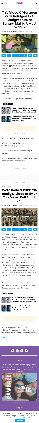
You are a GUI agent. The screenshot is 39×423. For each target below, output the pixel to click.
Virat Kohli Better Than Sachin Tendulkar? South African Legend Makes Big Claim (24, 119)
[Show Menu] (2, 3)
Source (4, 338)
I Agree (20, 420)
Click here (5, 151)
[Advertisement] (20, 128)
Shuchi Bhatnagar (11, 31)
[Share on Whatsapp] (14, 55)
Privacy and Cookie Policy (24, 418)
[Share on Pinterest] (24, 55)
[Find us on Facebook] (12, 350)
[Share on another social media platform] (35, 55)
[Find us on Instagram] (21, 350)
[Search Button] (37, 3)
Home (3, 9)
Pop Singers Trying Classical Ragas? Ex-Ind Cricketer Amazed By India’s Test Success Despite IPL (24, 110)
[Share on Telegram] (19, 55)
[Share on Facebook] (4, 55)
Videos (9, 9)
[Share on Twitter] (9, 55)
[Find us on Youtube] (26, 350)
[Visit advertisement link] (20, 387)
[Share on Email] (30, 55)
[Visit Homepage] (19, 3)
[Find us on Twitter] (17, 350)
